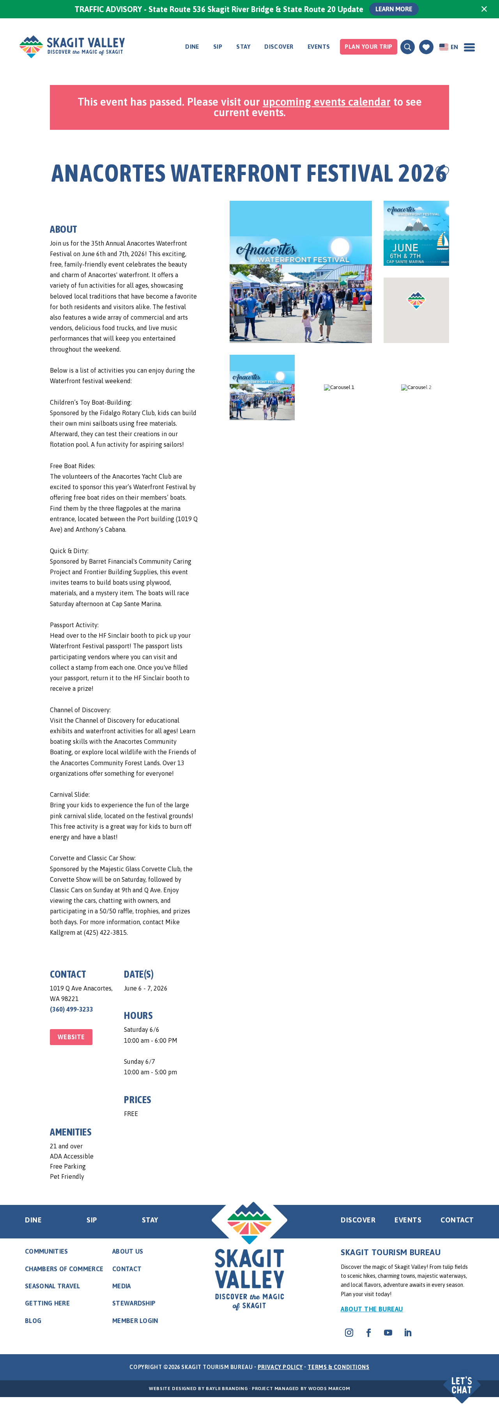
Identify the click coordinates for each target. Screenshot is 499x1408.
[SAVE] (442, 173)
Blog (33, 1320)
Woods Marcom (329, 1388)
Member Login (135, 1320)
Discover (279, 46)
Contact (457, 1220)
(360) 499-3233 (71, 1009)
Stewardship (134, 1303)
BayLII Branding (227, 1388)
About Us (127, 1251)
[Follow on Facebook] (368, 1333)
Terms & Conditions (338, 1367)
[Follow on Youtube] (388, 1333)
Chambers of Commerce (64, 1268)
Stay (243, 46)
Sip (217, 46)
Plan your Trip (368, 46)
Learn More (393, 8)
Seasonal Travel (52, 1285)
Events (319, 46)
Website (71, 1036)
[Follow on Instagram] (349, 1333)
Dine (192, 46)
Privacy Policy (280, 1367)
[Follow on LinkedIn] (407, 1333)
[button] (462, 1379)
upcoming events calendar (327, 102)
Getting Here (47, 1303)
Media (121, 1285)
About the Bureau (372, 1308)
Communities (46, 1251)
